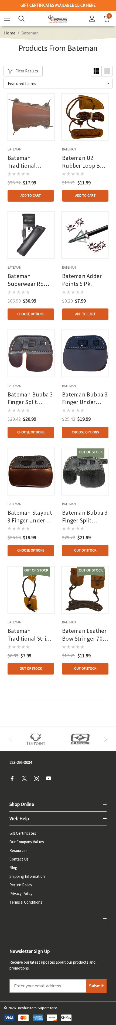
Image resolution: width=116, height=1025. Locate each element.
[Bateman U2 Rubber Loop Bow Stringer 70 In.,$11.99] (85, 116)
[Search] (21, 18)
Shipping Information (27, 876)
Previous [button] (11, 739)
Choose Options (30, 314)
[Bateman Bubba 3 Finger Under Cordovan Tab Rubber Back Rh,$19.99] (85, 353)
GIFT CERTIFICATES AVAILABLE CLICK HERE (58, 4)
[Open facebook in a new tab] (13, 778)
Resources (18, 850)
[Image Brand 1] (36, 739)
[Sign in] (92, 19)
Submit (96, 986)
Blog (13, 867)
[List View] (107, 71)
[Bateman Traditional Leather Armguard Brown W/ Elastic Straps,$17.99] (30, 116)
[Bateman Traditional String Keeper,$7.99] (30, 589)
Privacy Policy (20, 893)
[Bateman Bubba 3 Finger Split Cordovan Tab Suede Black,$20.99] (30, 353)
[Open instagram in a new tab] (38, 778)
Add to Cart (31, 195)
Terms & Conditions (25, 902)
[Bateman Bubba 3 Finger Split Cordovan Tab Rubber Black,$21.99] (85, 471)
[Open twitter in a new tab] (26, 778)
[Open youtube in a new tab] (50, 778)
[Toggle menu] (7, 19)
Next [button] (105, 739)
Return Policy (20, 884)
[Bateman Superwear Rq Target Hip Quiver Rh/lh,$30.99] (30, 235)
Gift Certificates (22, 833)
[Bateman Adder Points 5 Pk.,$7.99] (85, 235)
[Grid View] (96, 71)
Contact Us (19, 859)
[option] (35, 739)
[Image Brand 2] (80, 739)
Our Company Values (26, 841)
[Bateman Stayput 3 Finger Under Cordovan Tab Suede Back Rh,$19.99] (30, 471)
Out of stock (85, 550)
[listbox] (58, 83)
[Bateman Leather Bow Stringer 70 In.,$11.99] (85, 589)
